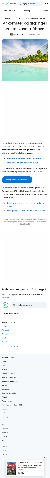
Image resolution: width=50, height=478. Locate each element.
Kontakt (4, 454)
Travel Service (7, 401)
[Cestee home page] (11, 3)
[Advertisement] (25, 113)
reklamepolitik (25, 224)
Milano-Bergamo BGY (9, 381)
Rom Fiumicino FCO (9, 377)
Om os (4, 450)
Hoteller (4, 338)
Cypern (4, 437)
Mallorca (5, 429)
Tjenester (5, 342)
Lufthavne (8, 18)
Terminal (5, 334)
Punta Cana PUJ (9, 10)
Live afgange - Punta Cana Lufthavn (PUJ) (26, 210)
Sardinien (5, 389)
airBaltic (5, 361)
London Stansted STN (9, 373)
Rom (3, 425)
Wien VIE (5, 365)
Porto (3, 441)
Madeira (5, 409)
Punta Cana (20, 18)
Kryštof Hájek (18, 34)
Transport (28, 10)
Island (4, 421)
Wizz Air (4, 397)
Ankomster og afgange (36, 18)
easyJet (4, 385)
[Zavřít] (44, 457)
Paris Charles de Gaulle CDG (12, 405)
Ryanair (4, 369)
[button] (3, 4)
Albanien (5, 433)
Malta (4, 413)
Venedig (5, 417)
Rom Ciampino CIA (9, 393)
